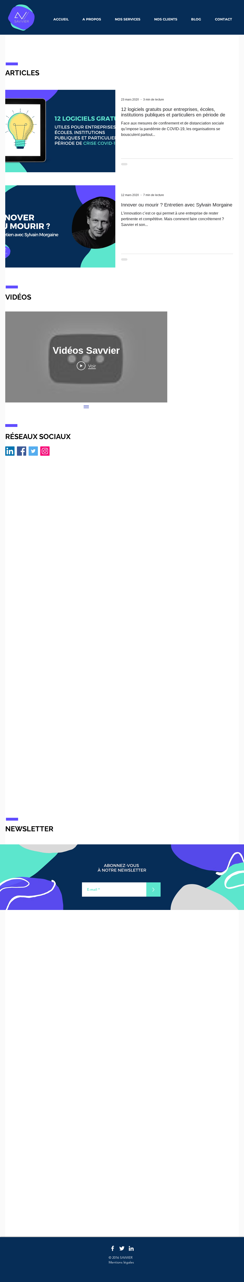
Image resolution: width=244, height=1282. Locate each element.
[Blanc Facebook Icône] (112, 1248)
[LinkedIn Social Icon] (10, 451)
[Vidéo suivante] (157, 357)
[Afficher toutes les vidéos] (86, 407)
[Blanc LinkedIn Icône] (131, 1248)
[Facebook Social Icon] (21, 451)
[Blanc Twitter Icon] (121, 1248)
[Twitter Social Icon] (33, 451)
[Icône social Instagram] (45, 451)
